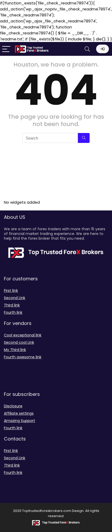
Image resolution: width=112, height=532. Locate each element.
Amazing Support (19, 420)
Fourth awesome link (22, 357)
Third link (12, 305)
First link (11, 290)
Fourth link (13, 312)
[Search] (87, 49)
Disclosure (13, 406)
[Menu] (6, 49)
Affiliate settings (19, 413)
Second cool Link (19, 342)
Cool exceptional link (22, 335)
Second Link (14, 297)
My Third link (15, 349)
